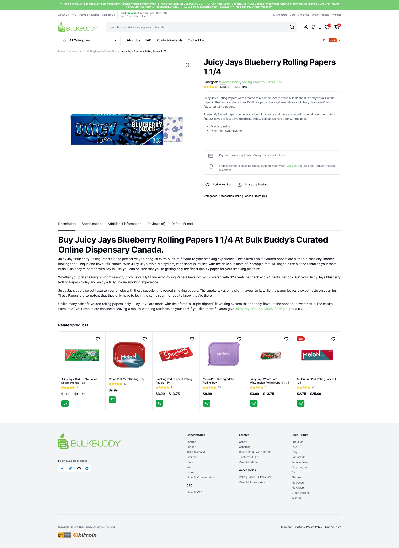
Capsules (244, 446)
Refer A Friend (301, 462)
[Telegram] (87, 468)
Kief (189, 467)
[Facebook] (62, 468)
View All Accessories (252, 482)
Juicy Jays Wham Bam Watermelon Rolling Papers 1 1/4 (269, 380)
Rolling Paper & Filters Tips (101, 51)
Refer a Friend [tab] (182, 224)
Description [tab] (66, 224)
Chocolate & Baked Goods (255, 452)
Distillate (192, 457)
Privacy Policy (314, 526)
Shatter (191, 441)
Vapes (190, 472)
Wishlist (336, 14)
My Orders (298, 487)
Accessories (76, 51)
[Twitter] (70, 468)
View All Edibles (249, 462)
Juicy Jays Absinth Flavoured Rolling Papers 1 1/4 (79, 381)
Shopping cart (300, 467)
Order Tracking (320, 14)
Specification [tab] (91, 224)
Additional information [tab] (124, 224)
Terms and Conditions (293, 526)
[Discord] (78, 468)
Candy (243, 441)
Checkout (303, 14)
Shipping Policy (332, 526)
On (329, 40)
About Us (63, 14)
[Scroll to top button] (389, 538)
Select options (65, 403)
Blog (294, 452)
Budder (191, 446)
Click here (293, 165)
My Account (280, 14)
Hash (190, 462)
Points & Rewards (89, 14)
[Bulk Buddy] (78, 27)
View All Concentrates (200, 477)
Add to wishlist (207, 184)
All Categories (79, 40)
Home (61, 51)
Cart (292, 14)
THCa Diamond (196, 452)
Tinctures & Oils (248, 457)
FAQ (73, 14)
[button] (187, 65)
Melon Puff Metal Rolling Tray (126, 379)
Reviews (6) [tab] (156, 224)
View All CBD (194, 492)
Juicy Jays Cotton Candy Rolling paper (264, 309)
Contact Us (108, 14)
